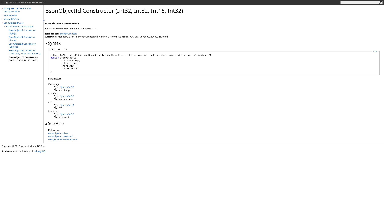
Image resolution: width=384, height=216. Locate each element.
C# (52, 49)
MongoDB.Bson (12, 18)
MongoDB (40, 151)
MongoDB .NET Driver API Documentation (17, 10)
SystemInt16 (67, 105)
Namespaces (10, 15)
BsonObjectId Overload (60, 136)
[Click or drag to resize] (44, 20)
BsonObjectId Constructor (19, 26)
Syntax (54, 43)
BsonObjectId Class (14, 22)
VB (59, 49)
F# (65, 49)
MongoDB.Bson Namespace (62, 139)
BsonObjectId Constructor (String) (22, 38)
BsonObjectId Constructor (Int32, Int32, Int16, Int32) (23, 59)
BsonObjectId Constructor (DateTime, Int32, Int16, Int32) (24, 52)
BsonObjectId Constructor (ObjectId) (22, 45)
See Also (56, 123)
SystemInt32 (67, 87)
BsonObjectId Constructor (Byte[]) (22, 32)
